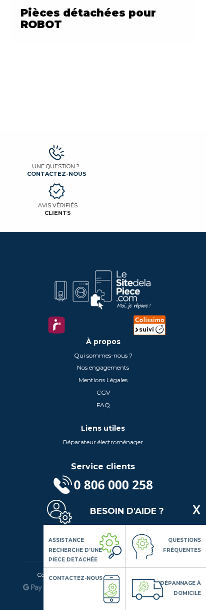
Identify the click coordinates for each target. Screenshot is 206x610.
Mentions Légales (103, 380)
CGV (103, 392)
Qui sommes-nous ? (103, 355)
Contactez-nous (56, 173)
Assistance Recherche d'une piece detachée (75, 550)
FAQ (103, 405)
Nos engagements (103, 367)
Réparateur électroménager (103, 442)
